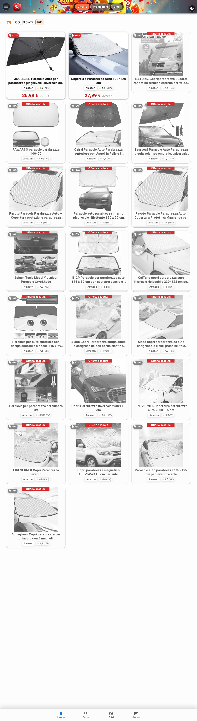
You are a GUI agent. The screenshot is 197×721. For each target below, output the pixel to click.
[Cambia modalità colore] (192, 8)
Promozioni (100, 6)
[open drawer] (6, 7)
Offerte (82, 6)
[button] (17, 22)
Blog (117, 6)
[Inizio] (17, 7)
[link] (36, 65)
